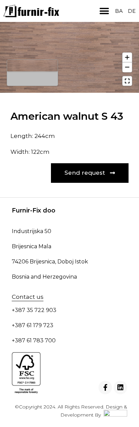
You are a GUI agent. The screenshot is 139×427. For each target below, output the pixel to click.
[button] (104, 11)
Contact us (28, 296)
